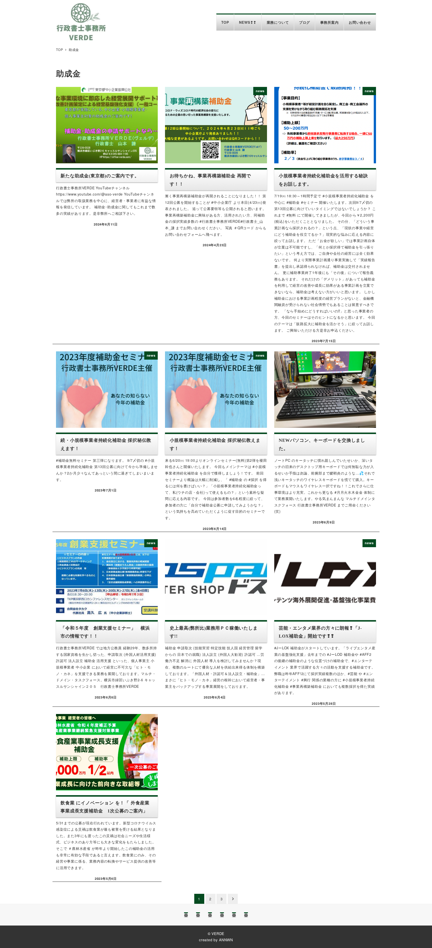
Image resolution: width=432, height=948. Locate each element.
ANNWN (226, 939)
